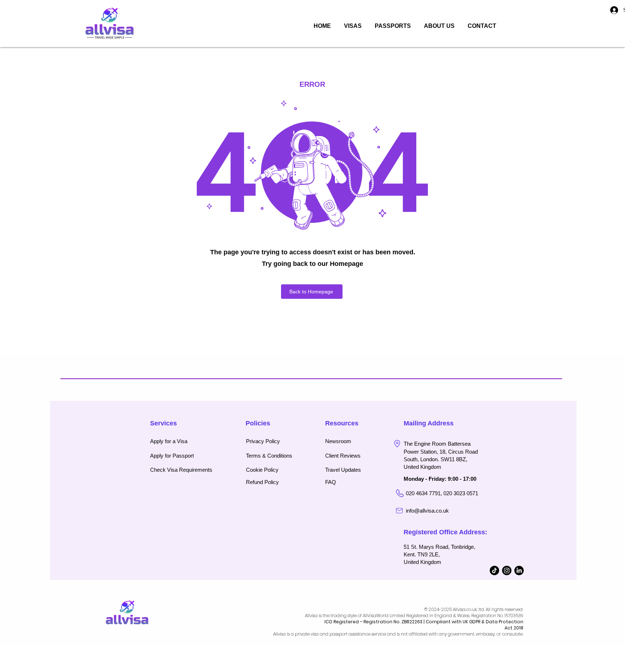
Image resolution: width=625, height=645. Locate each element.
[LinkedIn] (519, 570)
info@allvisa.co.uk (427, 511)
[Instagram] (506, 570)
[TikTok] (494, 570)
